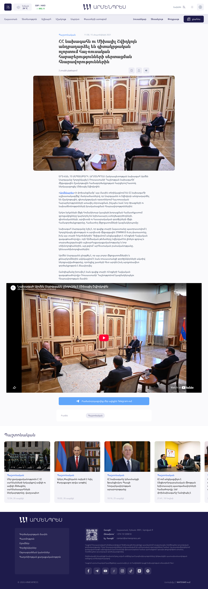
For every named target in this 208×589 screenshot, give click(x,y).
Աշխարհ (46, 19)
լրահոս (196, 19)
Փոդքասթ (173, 19)
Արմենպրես (67, 192)
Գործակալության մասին (33, 534)
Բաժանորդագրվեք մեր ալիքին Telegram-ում (107, 401)
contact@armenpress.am (129, 538)
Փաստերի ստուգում (95, 19)
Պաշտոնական (95, 415)
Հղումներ (24, 543)
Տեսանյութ (157, 19)
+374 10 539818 (124, 534)
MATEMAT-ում (183, 582)
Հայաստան (10, 19)
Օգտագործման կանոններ (34, 552)
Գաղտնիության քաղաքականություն (40, 556)
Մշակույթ (61, 19)
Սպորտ (75, 19)
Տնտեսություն (29, 19)
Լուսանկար (139, 19)
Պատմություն (26, 538)
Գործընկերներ (28, 547)
